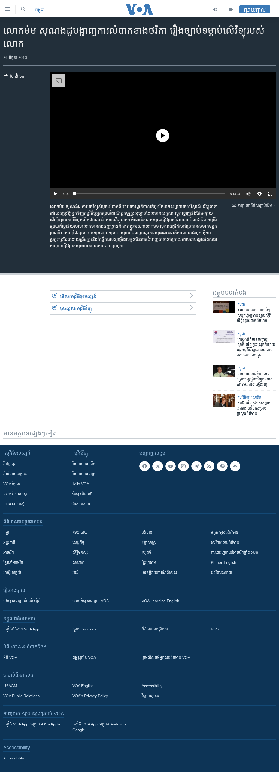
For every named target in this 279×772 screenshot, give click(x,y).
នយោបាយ (80, 532)
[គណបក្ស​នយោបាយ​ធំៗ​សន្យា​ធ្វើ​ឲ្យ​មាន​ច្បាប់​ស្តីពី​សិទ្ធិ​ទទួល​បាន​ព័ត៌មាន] (224, 307)
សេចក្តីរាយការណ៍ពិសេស (159, 572)
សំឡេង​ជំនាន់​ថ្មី (82, 494)
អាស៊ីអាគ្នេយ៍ (12, 572)
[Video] (231, 9)
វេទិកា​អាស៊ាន (80, 504)
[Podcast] (222, 466)
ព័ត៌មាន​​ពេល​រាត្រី (83, 474)
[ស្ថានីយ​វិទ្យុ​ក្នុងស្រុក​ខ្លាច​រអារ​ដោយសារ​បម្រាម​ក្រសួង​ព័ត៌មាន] (224, 400)
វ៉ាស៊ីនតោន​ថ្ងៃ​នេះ (15, 474)
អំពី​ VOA (10, 657)
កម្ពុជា (40, 9)
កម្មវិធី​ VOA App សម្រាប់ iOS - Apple (31, 724)
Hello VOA (80, 484)
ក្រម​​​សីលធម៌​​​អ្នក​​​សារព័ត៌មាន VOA (166, 657)
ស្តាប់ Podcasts (84, 629)
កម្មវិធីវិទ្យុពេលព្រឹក (249, 397)
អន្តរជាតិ (9, 542)
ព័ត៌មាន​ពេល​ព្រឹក (83, 464)
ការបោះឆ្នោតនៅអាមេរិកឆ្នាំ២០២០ (234, 552)
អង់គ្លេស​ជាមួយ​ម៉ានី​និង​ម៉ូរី (21, 601)
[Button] (14, 77)
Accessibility (152, 686)
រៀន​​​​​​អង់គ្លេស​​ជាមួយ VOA (90, 601)
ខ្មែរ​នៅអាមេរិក (13, 562)
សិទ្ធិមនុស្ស (80, 552)
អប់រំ (75, 572)
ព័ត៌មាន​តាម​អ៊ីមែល (155, 629)
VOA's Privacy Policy (90, 696)
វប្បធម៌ (146, 552)
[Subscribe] (235, 466)
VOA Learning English (160, 601)
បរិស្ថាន (147, 532)
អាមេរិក (8, 552)
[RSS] (209, 466)
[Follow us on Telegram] (196, 466)
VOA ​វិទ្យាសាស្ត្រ (15, 494)
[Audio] (215, 9)
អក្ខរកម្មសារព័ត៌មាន (224, 532)
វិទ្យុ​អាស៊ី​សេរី (150, 696)
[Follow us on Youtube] (170, 466)
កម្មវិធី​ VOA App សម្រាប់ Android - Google (99, 727)
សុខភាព (78, 562)
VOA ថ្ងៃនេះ (11, 484)
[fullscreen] (270, 193)
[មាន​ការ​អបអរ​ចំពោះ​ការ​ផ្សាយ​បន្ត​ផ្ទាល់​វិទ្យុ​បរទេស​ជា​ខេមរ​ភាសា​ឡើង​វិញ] (224, 371)
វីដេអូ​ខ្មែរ (9, 464)
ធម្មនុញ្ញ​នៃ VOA (84, 657)
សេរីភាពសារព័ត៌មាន (225, 542)
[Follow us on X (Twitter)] (157, 466)
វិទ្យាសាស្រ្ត (149, 542)
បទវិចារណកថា (221, 572)
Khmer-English (223, 562)
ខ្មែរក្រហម (149, 562)
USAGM (10, 686)
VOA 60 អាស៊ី (14, 504)
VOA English (83, 686)
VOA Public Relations (21, 696)
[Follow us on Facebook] (145, 466)
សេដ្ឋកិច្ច (78, 542)
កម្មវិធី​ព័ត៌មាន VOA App (21, 629)
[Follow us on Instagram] (183, 466)
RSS (215, 629)
